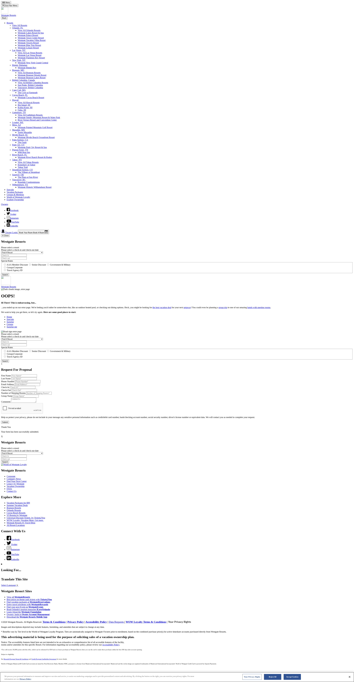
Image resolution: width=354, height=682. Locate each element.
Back (4, 18)
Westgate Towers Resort (28, 43)
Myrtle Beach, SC (20, 135)
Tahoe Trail (23, 167)
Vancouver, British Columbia (30, 87)
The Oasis (22, 142)
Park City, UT (18, 145)
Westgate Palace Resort (28, 35)
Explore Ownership (15, 199)
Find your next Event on (25, 607)
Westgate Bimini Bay (27, 68)
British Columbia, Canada (23, 80)
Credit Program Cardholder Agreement (44, 659)
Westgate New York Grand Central (33, 63)
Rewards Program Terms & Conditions (16, 659)
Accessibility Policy (96, 621)
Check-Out (6, 390)
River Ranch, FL (19, 155)
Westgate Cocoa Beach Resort (31, 97)
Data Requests (116, 621)
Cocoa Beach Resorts (16, 513)
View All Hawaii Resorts (29, 102)
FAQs (9, 489)
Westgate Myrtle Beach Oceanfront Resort (36, 137)
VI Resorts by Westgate (17, 515)
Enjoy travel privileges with (27, 604)
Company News (14, 479)
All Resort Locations (16, 525)
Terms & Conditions (54, 621)
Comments (6, 402)
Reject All (272, 677)
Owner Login (11, 232)
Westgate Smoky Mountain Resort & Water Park (39, 117)
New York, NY (19, 60)
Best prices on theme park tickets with (29, 599)
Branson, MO (18, 70)
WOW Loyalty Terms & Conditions (146, 621)
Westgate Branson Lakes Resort (31, 77)
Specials (10, 189)
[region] (177, 677)
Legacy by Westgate (15, 484)
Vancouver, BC (19, 180)
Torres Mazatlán (25, 132)
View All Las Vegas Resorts (30, 53)
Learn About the (24, 612)
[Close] (350, 677)
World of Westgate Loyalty (18, 197)
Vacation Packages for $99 (18, 503)
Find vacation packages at (28, 602)
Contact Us (11, 491)
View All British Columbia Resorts (33, 82)
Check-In (5, 387)
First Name (6, 375)
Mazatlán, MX (18, 130)
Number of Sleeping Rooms (13, 393)
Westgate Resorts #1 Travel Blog (21, 523)
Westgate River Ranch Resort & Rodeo (35, 157)
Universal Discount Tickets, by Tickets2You (26, 518)
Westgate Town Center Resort (31, 38)
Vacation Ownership (15, 486)
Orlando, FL (17, 28)
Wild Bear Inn (24, 152)
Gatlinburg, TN (19, 112)
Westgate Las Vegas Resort (29, 55)
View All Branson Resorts (29, 72)
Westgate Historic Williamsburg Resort (34, 187)
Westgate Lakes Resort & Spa (31, 33)
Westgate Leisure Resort (28, 48)
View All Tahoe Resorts (28, 162)
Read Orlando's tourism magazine (28, 609)
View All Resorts (19, 25)
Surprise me (12, 327)
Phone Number (7, 381)
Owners (4, 204)
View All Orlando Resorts (29, 30)
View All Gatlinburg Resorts (30, 115)
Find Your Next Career (17, 481)
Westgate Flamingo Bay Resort (31, 58)
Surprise (10, 322)
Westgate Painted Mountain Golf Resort (35, 127)
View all (18, 597)
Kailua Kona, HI (25, 107)
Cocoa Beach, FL (20, 95)
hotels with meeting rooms (258, 307)
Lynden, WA (17, 122)
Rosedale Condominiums (29, 182)
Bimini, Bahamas (19, 65)
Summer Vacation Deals (17, 505)
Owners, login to (28, 614)
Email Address (7, 384)
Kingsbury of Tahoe (26, 165)
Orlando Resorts (14, 510)
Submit (5, 422)
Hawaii (15, 100)
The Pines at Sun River (28, 177)
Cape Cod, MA (19, 90)
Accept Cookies (292, 677)
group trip (223, 307)
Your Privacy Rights (179, 622)
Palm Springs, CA (20, 140)
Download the (27, 617)
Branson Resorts (14, 508)
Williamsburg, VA (20, 184)
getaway (187, 307)
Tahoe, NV (17, 160)
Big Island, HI (24, 105)
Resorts (10, 23)
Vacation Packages (15, 192)
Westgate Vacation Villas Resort (31, 40)
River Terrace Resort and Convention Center (37, 120)
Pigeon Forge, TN (20, 150)
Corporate (11, 476)
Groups (10, 324)
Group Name (7, 396)
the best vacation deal (162, 307)
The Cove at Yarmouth (27, 92)
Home (9, 317)
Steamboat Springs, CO (22, 170)
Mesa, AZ (16, 125)
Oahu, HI (22, 110)
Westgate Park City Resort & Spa (32, 147)
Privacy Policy (75, 621)
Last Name (6, 378)
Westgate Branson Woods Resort (32, 75)
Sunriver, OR (18, 175)
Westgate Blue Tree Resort (29, 45)
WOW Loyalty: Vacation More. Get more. (25, 520)
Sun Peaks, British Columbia (30, 85)
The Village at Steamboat (29, 172)
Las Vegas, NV (19, 50)
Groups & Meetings (15, 194)
